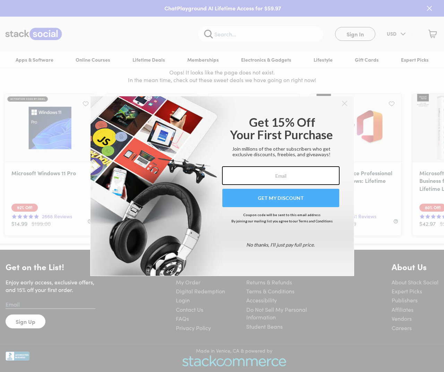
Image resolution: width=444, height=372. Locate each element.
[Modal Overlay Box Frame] (222, 186)
